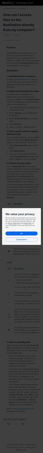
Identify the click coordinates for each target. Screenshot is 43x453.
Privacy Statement (14, 223)
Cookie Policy (27, 223)
